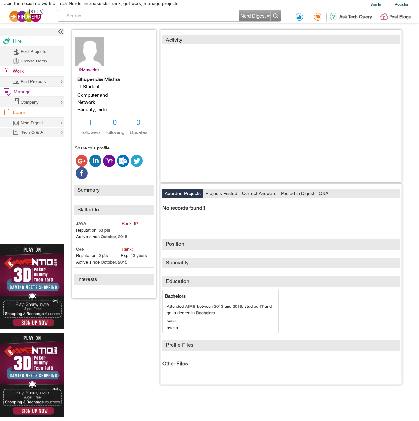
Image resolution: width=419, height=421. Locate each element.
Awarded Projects (183, 193)
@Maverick (89, 69)
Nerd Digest (32, 122)
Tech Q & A (32, 132)
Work (18, 71)
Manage (22, 91)
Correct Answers (259, 193)
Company (30, 102)
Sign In (375, 4)
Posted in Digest (297, 193)
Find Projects (33, 81)
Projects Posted (221, 193)
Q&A (323, 193)
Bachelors (175, 296)
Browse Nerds (34, 61)
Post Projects (33, 51)
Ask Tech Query (355, 16)
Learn (19, 112)
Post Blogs (400, 16)
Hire (17, 41)
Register (401, 4)
